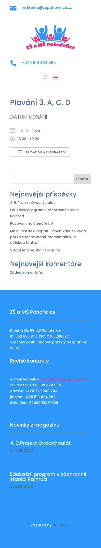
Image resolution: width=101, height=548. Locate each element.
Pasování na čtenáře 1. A (31, 223)
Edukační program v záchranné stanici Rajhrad (48, 477)
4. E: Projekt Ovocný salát (32, 202)
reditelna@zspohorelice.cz (64, 379)
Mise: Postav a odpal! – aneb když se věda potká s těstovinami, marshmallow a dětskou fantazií (48, 237)
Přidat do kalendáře (44, 152)
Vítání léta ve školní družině (35, 250)
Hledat (82, 178)
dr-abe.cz (61, 525)
